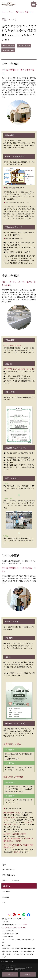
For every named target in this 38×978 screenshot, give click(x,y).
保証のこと (6, 886)
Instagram (6, 891)
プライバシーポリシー (20, 968)
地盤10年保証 (25, 45)
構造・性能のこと (8, 869)
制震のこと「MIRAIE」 (10, 880)
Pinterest (5, 897)
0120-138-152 (10, 928)
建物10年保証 (9, 45)
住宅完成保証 (9, 50)
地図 (25, 925)
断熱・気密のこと (8, 875)
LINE (4, 902)
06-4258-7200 (21, 928)
